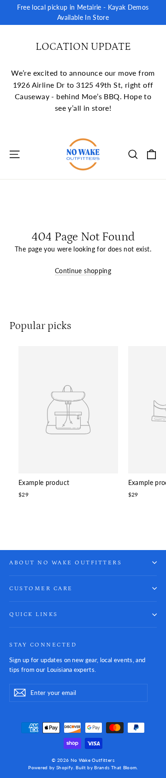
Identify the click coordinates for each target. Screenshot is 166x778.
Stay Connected (43, 644)
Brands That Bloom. (115, 767)
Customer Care (41, 588)
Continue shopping (83, 271)
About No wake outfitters (65, 562)
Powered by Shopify (50, 767)
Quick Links (33, 614)
